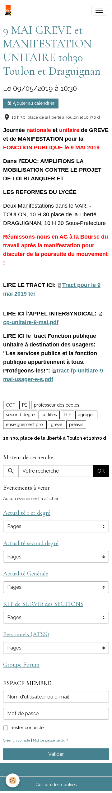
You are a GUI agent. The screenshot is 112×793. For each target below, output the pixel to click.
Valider (56, 754)
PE (24, 405)
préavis (76, 424)
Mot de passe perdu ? (50, 740)
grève (56, 424)
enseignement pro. (25, 424)
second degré (20, 414)
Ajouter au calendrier (33, 103)
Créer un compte (16, 740)
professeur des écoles (56, 405)
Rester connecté (27, 727)
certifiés (49, 414)
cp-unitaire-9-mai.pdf (30, 322)
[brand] (9, 10)
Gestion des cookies (56, 784)
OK (101, 471)
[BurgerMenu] (99, 10)
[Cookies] (13, 780)
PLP (67, 414)
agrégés (86, 414)
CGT (10, 405)
